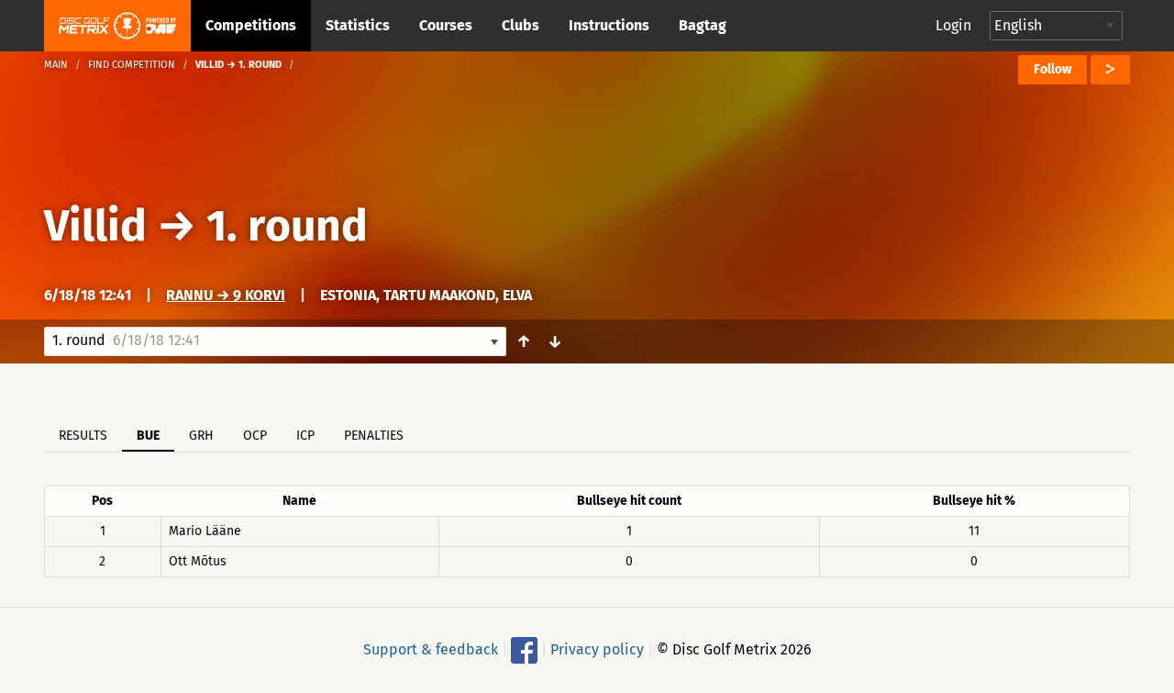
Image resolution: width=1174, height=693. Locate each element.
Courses (445, 25)
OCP (255, 435)
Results (83, 435)
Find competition (131, 65)
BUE (148, 435)
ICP (305, 435)
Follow (1052, 69)
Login (953, 25)
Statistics (358, 25)
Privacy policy (597, 649)
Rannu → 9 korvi (225, 295)
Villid (95, 225)
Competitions (250, 25)
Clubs (520, 25)
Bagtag (702, 25)
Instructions (609, 25)
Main (56, 65)
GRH (201, 435)
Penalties (374, 435)
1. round (287, 225)
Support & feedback (430, 649)
